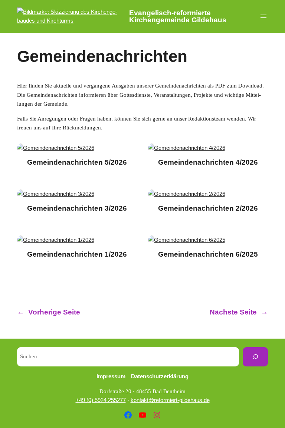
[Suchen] (255, 356)
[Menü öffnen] (263, 16)
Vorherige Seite (48, 312)
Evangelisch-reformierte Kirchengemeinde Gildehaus (177, 16)
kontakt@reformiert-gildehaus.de (170, 400)
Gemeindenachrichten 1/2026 (77, 254)
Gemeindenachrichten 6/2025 (208, 254)
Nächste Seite (239, 312)
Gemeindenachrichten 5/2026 (77, 162)
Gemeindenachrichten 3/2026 (77, 208)
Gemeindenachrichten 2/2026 (208, 208)
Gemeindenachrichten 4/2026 (208, 162)
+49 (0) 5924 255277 (101, 400)
